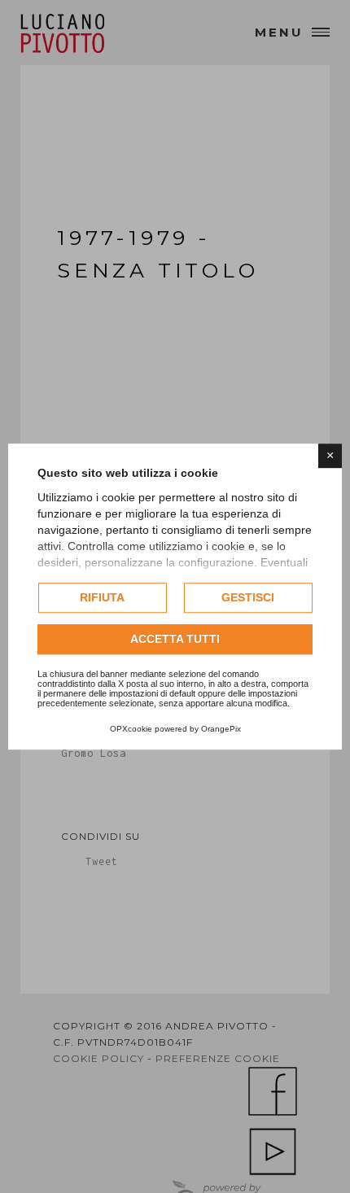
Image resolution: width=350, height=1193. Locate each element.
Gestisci (247, 597)
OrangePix (221, 728)
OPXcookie (131, 728)
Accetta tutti (175, 638)
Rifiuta (102, 597)
